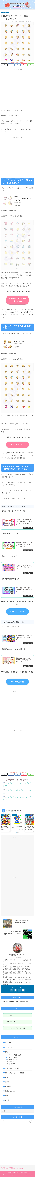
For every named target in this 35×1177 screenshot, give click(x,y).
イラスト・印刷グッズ (14, 1055)
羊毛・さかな (11, 1061)
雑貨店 (7, 1095)
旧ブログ (8, 1082)
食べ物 (7, 1100)
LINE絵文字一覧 (17, 682)
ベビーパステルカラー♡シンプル (17, 300)
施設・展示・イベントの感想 (14, 1073)
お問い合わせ (24, 1172)
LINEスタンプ (5, 12)
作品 (6, 1052)
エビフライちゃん (17, 445)
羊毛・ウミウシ (12, 1059)
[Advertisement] (17, 88)
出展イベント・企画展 (12, 1068)
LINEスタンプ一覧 (17, 611)
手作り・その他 (12, 1057)
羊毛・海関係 (11, 1064)
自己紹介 (8, 1086)
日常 (6, 1077)
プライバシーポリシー (13, 1172)
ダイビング (8, 1047)
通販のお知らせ (10, 1091)
